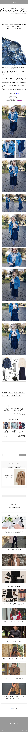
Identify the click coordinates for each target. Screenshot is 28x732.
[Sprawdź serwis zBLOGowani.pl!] (14, 708)
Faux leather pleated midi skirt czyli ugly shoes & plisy (6, 434)
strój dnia (17, 398)
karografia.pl (23, 730)
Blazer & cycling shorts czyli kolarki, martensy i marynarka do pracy (14, 678)
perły (19, 395)
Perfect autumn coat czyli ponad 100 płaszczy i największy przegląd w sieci (14, 466)
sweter (12, 401)
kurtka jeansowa (19, 392)
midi (3, 395)
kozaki (11, 392)
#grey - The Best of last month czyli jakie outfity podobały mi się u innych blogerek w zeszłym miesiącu (20, 411)
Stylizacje (5, 401)
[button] (14, 2)
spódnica (9, 398)
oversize (13, 395)
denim (5, 392)
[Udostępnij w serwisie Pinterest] (25, 389)
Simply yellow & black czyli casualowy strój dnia (7, 410)
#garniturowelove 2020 (14, 568)
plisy (3, 398)
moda (7, 395)
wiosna (18, 401)
